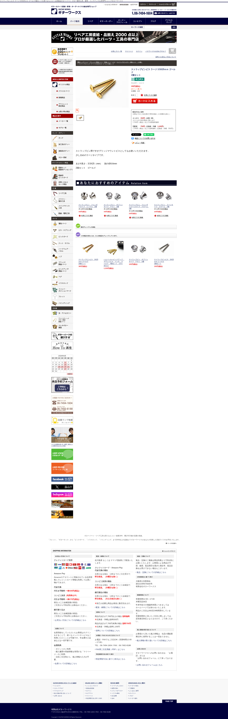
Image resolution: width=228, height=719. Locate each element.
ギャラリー (132, 693)
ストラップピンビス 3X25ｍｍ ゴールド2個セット (88, 262)
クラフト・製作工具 (62, 200)
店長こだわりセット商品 (63, 183)
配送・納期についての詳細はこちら (110, 607)
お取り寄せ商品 (64, 111)
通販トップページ (82, 62)
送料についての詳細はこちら (108, 631)
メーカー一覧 (63, 121)
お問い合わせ (58, 696)
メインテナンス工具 (64, 207)
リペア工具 (62, 193)
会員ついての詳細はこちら (66, 663)
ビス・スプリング (65, 230)
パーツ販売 (75, 21)
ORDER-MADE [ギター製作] (136, 683)
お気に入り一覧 (116, 51)
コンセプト (138, 21)
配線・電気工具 (64, 213)
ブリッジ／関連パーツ (96, 62)
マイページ (129, 51)
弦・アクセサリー (65, 313)
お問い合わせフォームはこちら (150, 665)
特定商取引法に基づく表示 (94, 698)
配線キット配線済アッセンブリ (66, 169)
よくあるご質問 (134, 691)
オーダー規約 (133, 698)
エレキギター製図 (63, 327)
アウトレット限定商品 (63, 105)
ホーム (59, 21)
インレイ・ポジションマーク (65, 290)
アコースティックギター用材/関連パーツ (64, 320)
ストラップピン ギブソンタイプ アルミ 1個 (138, 261)
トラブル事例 (115, 693)
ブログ (153, 21)
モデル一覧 (62, 128)
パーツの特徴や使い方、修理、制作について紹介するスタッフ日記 (62, 445)
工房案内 (132, 688)
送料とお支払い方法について (165, 57)
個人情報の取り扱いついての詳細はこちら (154, 640)
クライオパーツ (64, 91)
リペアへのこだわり (117, 685)
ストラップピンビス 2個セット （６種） (129, 62)
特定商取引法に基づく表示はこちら (110, 659)
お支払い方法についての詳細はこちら (70, 620)
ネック (61, 138)
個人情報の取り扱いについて (62, 693)
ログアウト (89, 693)
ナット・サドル (64, 243)
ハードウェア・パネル (64, 250)
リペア (90, 21)
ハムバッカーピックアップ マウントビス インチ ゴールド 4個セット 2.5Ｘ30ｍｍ (114, 263)
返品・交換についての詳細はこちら (151, 572)
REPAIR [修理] (114, 683)
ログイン (139, 51)
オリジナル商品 (64, 84)
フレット (62, 296)
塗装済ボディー (64, 151)
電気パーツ (62, 223)
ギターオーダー (106, 21)
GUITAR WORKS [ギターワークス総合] (64, 683)
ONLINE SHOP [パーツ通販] (93, 683)
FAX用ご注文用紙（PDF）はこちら (110, 649)
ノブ (60, 257)
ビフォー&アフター (117, 691)
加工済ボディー (64, 144)
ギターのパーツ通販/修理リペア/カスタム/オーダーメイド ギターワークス (69, 9)
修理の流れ (114, 688)
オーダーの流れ (134, 685)
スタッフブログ (58, 688)
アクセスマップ (169, 21)
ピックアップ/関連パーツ (63, 270)
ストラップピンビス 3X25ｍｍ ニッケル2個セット (164, 262)
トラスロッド (63, 283)
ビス (113, 62)
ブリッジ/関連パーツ (62, 263)
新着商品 (62, 97)
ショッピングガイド (92, 685)
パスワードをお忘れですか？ (155, 51)
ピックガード (63, 237)
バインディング (64, 303)
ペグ (60, 277)
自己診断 (114, 696)
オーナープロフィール (122, 21)
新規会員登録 (90, 688)
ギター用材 (62, 157)
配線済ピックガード (63, 176)
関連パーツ (107, 62)
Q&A (112, 698)
